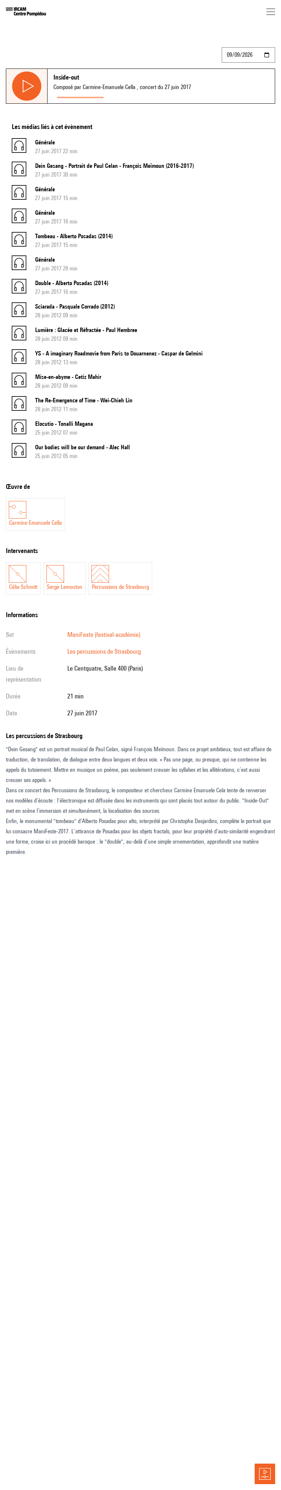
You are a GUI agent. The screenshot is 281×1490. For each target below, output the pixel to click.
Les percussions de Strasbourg (104, 651)
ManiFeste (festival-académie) (103, 634)
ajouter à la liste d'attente (139, 95)
